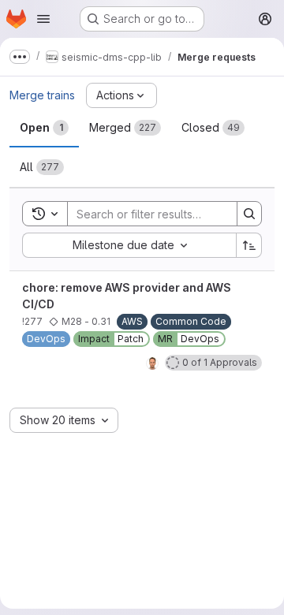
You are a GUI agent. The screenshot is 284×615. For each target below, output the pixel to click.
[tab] (44, 127)
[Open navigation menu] (43, 19)
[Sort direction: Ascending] (249, 245)
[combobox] (129, 245)
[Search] (249, 213)
